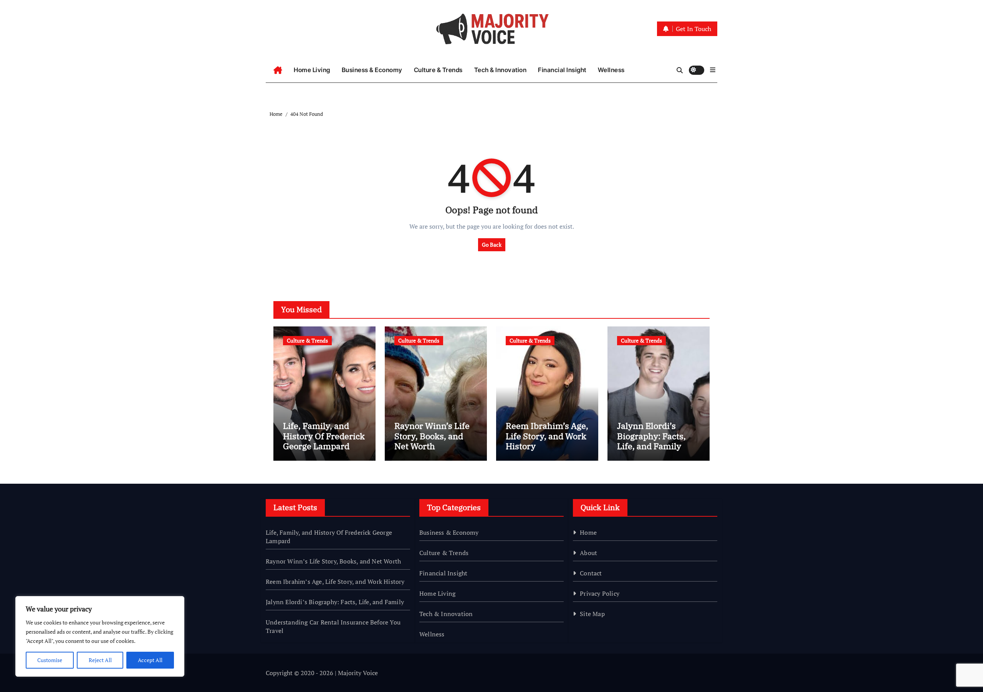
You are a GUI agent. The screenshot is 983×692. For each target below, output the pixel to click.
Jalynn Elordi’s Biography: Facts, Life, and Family (651, 435)
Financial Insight (562, 70)
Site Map (592, 614)
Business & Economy (372, 70)
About (588, 553)
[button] (712, 69)
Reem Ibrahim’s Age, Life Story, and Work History (547, 435)
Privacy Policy (599, 593)
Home (588, 532)
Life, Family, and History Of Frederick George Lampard (324, 435)
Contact (591, 573)
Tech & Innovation (500, 70)
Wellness (611, 70)
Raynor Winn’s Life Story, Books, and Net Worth (432, 435)
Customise (49, 660)
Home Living (312, 70)
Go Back (491, 244)
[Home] (278, 70)
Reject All (100, 660)
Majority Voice (358, 673)
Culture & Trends (438, 70)
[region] (99, 636)
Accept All (150, 660)
